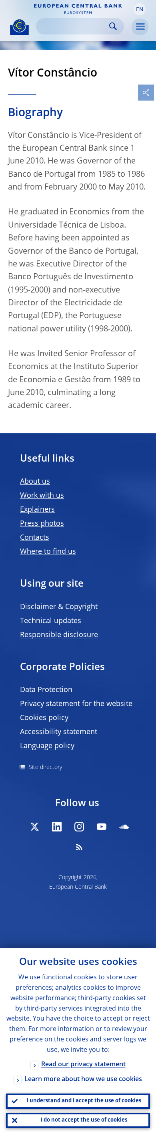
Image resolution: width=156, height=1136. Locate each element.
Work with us (42, 495)
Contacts (34, 537)
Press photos (42, 523)
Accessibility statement (58, 732)
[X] (34, 826)
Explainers (37, 509)
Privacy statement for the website (76, 704)
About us (35, 481)
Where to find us (48, 551)
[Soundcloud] (124, 826)
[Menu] (140, 26)
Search (113, 26)
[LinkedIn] (56, 826)
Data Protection (46, 690)
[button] (140, 9)
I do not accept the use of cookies (84, 1120)
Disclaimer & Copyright (59, 607)
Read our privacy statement (83, 1064)
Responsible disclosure (59, 635)
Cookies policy (44, 718)
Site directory (45, 767)
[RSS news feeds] (79, 847)
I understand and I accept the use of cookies (84, 1101)
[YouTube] (101, 826)
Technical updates (50, 621)
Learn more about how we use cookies (83, 1079)
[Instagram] (79, 826)
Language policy (47, 746)
